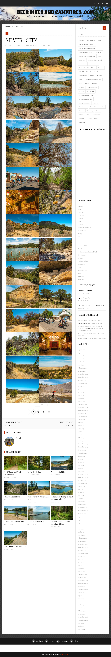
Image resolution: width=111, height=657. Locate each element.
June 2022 (81, 492)
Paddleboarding (83, 261)
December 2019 (83, 580)
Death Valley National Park (87, 68)
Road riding (81, 264)
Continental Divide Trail (95, 60)
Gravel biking (83, 75)
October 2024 (82, 413)
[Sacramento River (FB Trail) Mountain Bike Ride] (62, 488)
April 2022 (81, 498)
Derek (9, 45)
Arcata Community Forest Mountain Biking (61, 522)
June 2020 (81, 562)
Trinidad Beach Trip (36, 521)
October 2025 (82, 380)
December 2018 (83, 617)
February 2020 (82, 574)
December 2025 (83, 374)
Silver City (90, 111)
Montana (81, 87)
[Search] (104, 28)
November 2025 (83, 377)
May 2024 (81, 429)
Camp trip (81, 215)
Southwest (69, 426)
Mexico (80, 240)
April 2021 (81, 532)
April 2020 (81, 568)
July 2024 (80, 423)
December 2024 (83, 407)
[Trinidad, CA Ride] (62, 463)
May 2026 (81, 359)
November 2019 (83, 583)
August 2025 (81, 386)
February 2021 (82, 538)
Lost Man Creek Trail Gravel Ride (12, 473)
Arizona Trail (91, 40)
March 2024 (81, 435)
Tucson (81, 115)
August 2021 (81, 520)
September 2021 (83, 517)
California (98, 52)
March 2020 (81, 571)
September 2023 (83, 453)
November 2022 (83, 477)
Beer (99, 40)
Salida (102, 107)
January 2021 (82, 541)
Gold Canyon (98, 72)
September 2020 (83, 553)
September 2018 (83, 620)
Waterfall (81, 118)
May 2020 (81, 565)
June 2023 (81, 462)
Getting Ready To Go (84, 228)
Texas (98, 111)
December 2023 (83, 444)
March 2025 (81, 401)
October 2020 (82, 550)
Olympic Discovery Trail (86, 95)
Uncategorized (82, 270)
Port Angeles (83, 107)
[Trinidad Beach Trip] (39, 513)
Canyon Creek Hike (12, 497)
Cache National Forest (85, 52)
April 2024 (81, 432)
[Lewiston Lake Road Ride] (15, 513)
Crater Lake (82, 64)
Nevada (81, 91)
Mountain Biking (92, 87)
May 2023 (81, 465)
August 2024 (81, 419)
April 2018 (81, 626)
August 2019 (81, 593)
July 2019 (80, 596)
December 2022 (83, 474)
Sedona (81, 111)
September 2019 (83, 590)
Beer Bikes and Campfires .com (55, 12)
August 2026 (81, 350)
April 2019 (81, 605)
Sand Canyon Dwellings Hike (96, 338)
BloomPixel (64, 654)
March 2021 (81, 535)
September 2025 (83, 383)
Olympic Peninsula (84, 103)
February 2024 (82, 438)
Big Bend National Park (86, 44)
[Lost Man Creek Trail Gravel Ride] (15, 463)
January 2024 (82, 441)
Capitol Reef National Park (87, 56)
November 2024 (83, 410)
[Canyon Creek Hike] (15, 488)
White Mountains (93, 118)
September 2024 (83, 416)
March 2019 (81, 608)
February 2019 (82, 611)
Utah (88, 115)
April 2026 (81, 362)
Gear (79, 221)
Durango (100, 68)
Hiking (80, 234)
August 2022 (81, 486)
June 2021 (81, 526)
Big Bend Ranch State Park (87, 48)
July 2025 (80, 389)
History (99, 75)
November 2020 (83, 547)
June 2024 (81, 426)
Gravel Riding (82, 231)
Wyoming (82, 122)
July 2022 (80, 489)
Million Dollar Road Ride (94, 323)
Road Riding (93, 107)
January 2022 (82, 504)
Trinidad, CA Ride (58, 472)
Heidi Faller (81, 338)
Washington (96, 115)
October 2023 (82, 450)
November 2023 (83, 447)
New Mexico (90, 91)
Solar (81, 224)
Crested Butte (93, 64)
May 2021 (81, 529)
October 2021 (82, 514)
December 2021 (83, 508)
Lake (80, 83)
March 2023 (81, 471)
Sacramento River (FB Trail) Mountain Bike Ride (62, 498)
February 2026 (82, 368)
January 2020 (82, 577)
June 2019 (81, 599)
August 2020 (82, 556)
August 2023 (81, 456)
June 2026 (81, 356)
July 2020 (80, 559)
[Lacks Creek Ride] (39, 463)
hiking (92, 75)
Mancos (94, 83)
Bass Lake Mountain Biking (93, 320)
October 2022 (82, 480)
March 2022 (81, 501)
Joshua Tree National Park (93, 79)
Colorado (82, 60)
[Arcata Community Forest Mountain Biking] (62, 513)
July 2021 (80, 523)
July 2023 (80, 459)
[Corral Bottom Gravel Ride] (15, 538)
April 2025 (81, 398)
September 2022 (83, 483)
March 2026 (81, 365)
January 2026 (82, 371)
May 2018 (81, 623)
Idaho (80, 79)
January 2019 (82, 614)
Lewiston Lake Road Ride (14, 521)
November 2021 (83, 511)
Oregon (95, 103)
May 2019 (81, 602)
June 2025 (81, 392)
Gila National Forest (85, 72)
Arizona (81, 40)
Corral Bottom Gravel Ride (14, 546)
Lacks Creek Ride (34, 472)
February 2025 (82, 404)
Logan (87, 83)
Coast (99, 56)
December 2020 (83, 544)
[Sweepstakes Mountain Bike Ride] (39, 488)
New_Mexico (8, 426)
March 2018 (81, 629)
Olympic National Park (85, 99)
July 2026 (80, 353)
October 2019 (82, 586)
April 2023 (81, 468)
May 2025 (81, 395)
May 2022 (81, 495)
